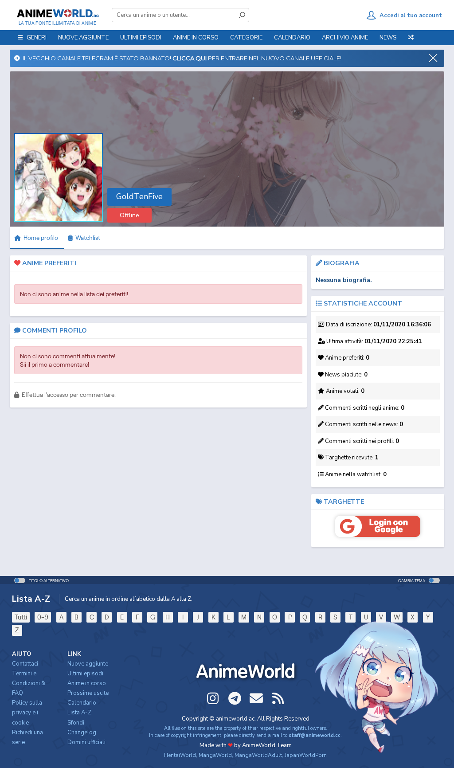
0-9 (42, 617)
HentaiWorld (180, 755)
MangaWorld (215, 755)
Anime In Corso (196, 38)
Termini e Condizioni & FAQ (28, 683)
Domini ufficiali (86, 742)
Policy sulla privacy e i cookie (27, 712)
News (388, 38)
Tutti (21, 617)
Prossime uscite (88, 693)
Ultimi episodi (140, 38)
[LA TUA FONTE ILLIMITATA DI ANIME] (57, 13)
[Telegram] (234, 698)
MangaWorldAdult (258, 755)
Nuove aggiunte (83, 38)
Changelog (81, 733)
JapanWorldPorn (306, 755)
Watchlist (86, 237)
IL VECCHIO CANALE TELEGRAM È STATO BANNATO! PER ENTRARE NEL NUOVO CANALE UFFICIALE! (180, 58)
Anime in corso (86, 683)
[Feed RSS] (278, 698)
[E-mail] (256, 698)
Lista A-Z (79, 713)
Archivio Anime (345, 38)
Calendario (292, 38)
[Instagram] (213, 698)
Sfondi (75, 723)
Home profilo (40, 237)
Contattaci (25, 664)
